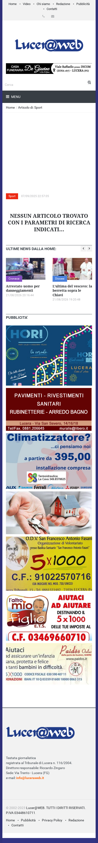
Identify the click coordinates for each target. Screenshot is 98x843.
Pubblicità (83, 4)
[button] (44, 16)
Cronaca (14, 278)
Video (26, 4)
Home (13, 4)
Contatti (52, 9)
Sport (12, 196)
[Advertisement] (49, 148)
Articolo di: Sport (30, 107)
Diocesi (59, 278)
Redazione (63, 4)
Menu (15, 97)
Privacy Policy (52, 820)
